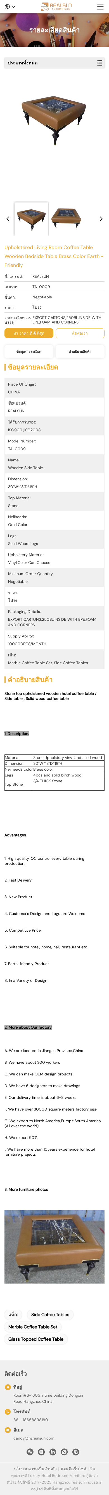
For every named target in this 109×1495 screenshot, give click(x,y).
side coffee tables (50, 1315)
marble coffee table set (32, 1327)
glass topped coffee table (35, 1339)
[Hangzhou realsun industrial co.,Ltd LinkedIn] (53, 1453)
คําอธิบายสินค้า (80, 351)
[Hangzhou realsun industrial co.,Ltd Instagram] (41, 1453)
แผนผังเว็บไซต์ (73, 1468)
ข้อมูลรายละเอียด (28, 351)
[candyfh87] (76, 1453)
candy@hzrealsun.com (33, 1438)
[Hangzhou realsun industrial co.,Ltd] (56, 7)
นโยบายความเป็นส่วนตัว (35, 1468)
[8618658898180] (64, 1453)
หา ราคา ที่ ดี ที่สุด (28, 333)
